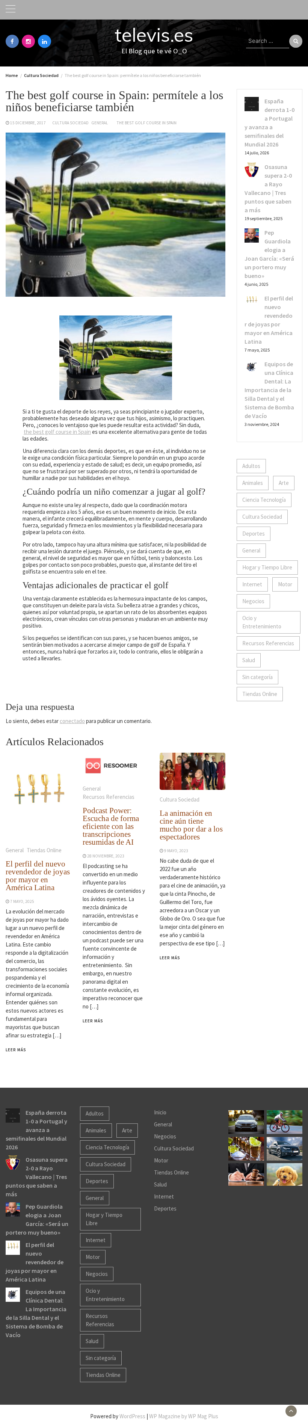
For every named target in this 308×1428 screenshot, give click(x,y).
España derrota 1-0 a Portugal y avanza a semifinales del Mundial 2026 (36, 1130)
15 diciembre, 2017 (28, 122)
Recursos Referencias (108, 796)
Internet (252, 584)
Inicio (160, 1112)
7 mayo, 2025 (22, 901)
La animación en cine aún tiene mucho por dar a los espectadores (191, 825)
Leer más (16, 1049)
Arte (284, 482)
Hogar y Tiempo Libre (267, 567)
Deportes (253, 533)
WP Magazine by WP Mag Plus (183, 1416)
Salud (248, 660)
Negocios (253, 601)
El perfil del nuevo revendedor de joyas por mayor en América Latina (38, 875)
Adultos (251, 465)
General (99, 122)
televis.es (154, 35)
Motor (285, 584)
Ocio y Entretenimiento (261, 622)
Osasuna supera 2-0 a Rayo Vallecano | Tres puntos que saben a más (37, 1177)
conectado (72, 721)
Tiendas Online (44, 850)
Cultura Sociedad (70, 122)
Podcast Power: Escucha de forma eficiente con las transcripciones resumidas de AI (111, 826)
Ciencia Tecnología (264, 499)
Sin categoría (257, 677)
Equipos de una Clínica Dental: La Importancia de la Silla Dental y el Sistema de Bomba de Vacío (269, 390)
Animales (252, 482)
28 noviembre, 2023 (105, 856)
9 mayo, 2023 (176, 850)
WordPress (132, 1416)
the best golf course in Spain (146, 122)
